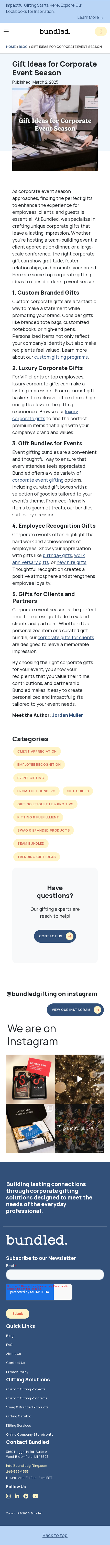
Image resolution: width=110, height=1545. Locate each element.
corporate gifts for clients (66, 637)
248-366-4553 (17, 1471)
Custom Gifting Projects (26, 1389)
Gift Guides (78, 791)
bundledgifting (30, 1059)
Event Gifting (30, 777)
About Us (13, 1353)
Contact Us (15, 1362)
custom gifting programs (61, 357)
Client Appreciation (37, 751)
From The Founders (36, 791)
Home (11, 46)
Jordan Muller (67, 715)
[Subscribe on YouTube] (37, 1496)
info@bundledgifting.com (26, 1465)
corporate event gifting (37, 480)
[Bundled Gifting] (55, 31)
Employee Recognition (39, 764)
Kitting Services (18, 1425)
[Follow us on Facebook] (27, 1496)
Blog (23, 46)
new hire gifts (71, 562)
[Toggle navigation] (6, 31)
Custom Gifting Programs (26, 1398)
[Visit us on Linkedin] (19, 1496)
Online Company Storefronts (29, 1434)
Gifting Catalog (18, 1416)
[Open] (30, 1079)
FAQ (9, 1344)
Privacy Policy (17, 1372)
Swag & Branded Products (43, 830)
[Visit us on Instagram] (10, 1496)
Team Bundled (31, 843)
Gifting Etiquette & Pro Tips (45, 804)
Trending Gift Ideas (36, 856)
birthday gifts (57, 555)
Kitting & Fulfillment (38, 817)
